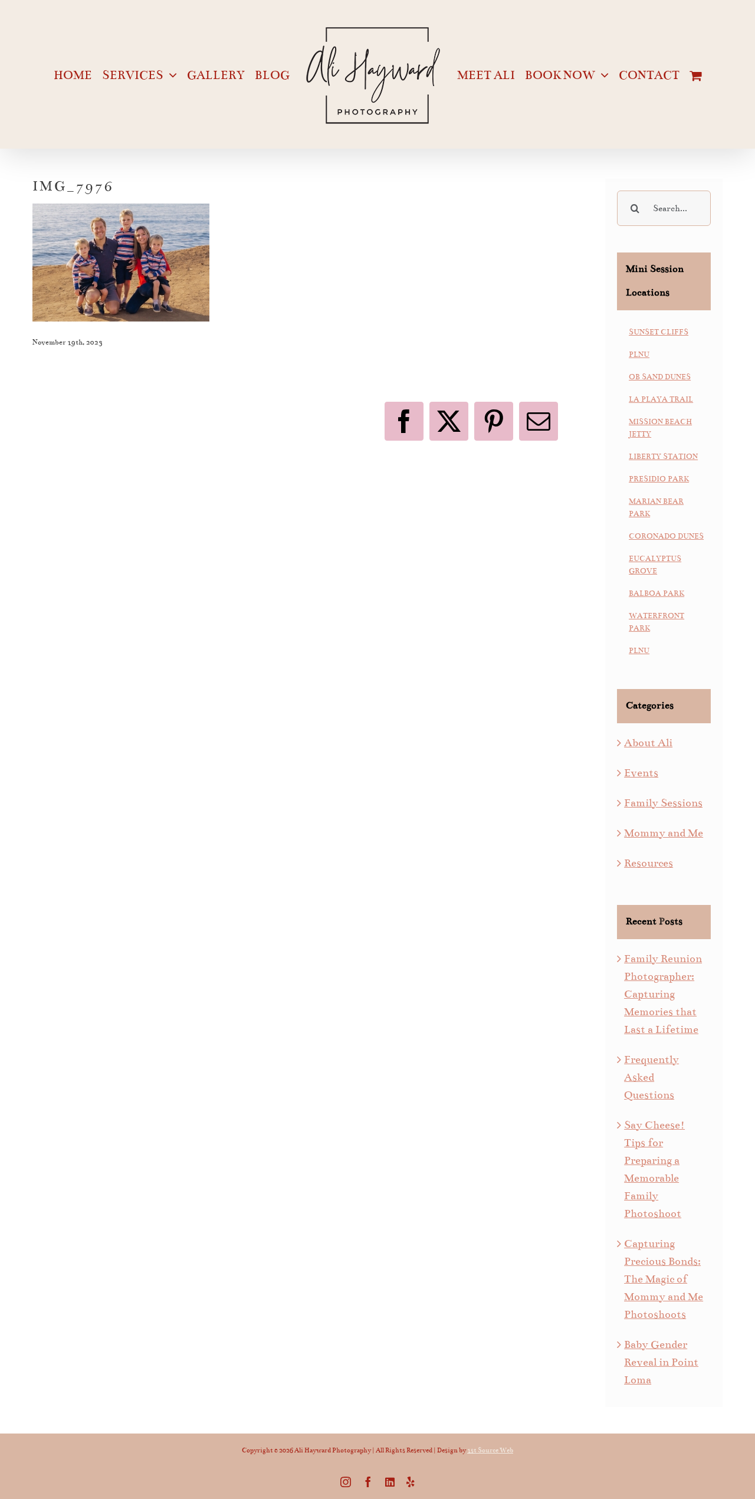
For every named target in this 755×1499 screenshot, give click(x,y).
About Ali (648, 742)
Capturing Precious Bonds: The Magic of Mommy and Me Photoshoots (663, 1279)
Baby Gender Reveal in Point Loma (661, 1362)
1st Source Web (490, 1450)
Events (641, 772)
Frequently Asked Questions (651, 1077)
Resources (648, 863)
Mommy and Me (663, 832)
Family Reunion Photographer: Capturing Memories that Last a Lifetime (663, 994)
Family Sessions (663, 802)
